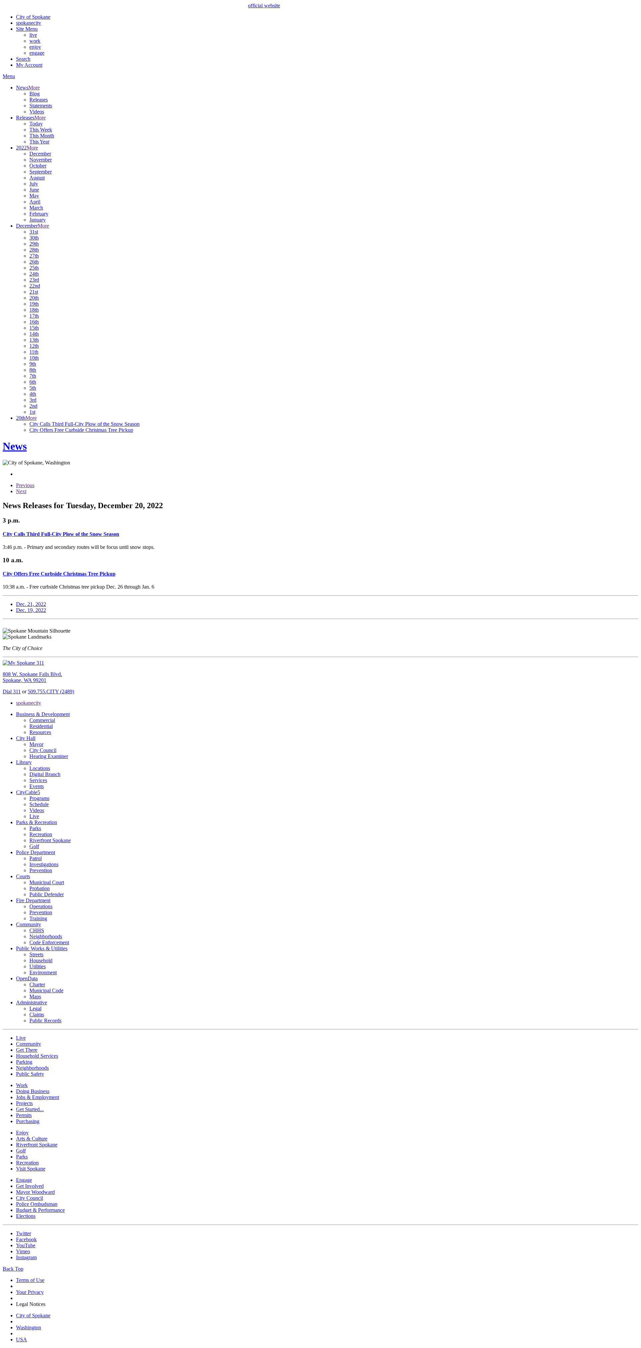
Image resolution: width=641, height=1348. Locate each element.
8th (32, 370)
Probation (39, 888)
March (36, 208)
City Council (42, 750)
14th (34, 334)
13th (34, 340)
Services (38, 780)
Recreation (40, 834)
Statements (40, 105)
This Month (41, 135)
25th (34, 268)
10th (34, 358)
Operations (40, 906)
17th (34, 316)
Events (36, 786)
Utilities (37, 966)
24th (34, 274)
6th (32, 382)
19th (34, 304)
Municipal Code (46, 990)
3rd (32, 400)
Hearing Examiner (48, 756)
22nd (34, 286)
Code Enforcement (49, 942)
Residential (41, 726)
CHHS (36, 930)
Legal (35, 1008)
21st (33, 292)
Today (36, 123)
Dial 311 (12, 691)
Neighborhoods (45, 936)
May (34, 196)
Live (34, 816)
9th (32, 364)
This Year (39, 141)
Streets (36, 954)
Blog (34, 93)
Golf (34, 846)
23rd (34, 280)
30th (34, 238)
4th (32, 394)
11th (33, 352)
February (38, 214)
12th (34, 346)
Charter (37, 984)
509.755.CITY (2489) (51, 691)
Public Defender (46, 894)
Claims (36, 1014)
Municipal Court (46, 882)
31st (33, 232)
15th (34, 328)
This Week (40, 129)
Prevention (40, 870)
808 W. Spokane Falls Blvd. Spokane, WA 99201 (32, 677)
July (33, 184)
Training (38, 918)
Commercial (42, 720)
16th (34, 322)
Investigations (43, 864)
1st (32, 412)
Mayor (36, 744)
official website (264, 5)
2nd (33, 406)
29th (34, 244)
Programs (39, 798)
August (37, 178)
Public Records (45, 1020)
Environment (43, 972)
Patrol (35, 858)
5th (32, 388)
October (37, 165)
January (37, 220)
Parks (35, 828)
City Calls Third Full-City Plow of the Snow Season (84, 424)
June (34, 190)
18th (34, 310)
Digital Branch (44, 774)
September (40, 172)
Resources (40, 732)
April (34, 202)
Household (40, 960)
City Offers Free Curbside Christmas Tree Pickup (81, 430)
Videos (36, 111)
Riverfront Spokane (50, 840)
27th (34, 256)
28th (34, 250)
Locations (39, 768)
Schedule (39, 804)
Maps (35, 996)
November (40, 159)
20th (34, 298)
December (40, 153)
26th (34, 262)
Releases (38, 99)
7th (32, 376)
